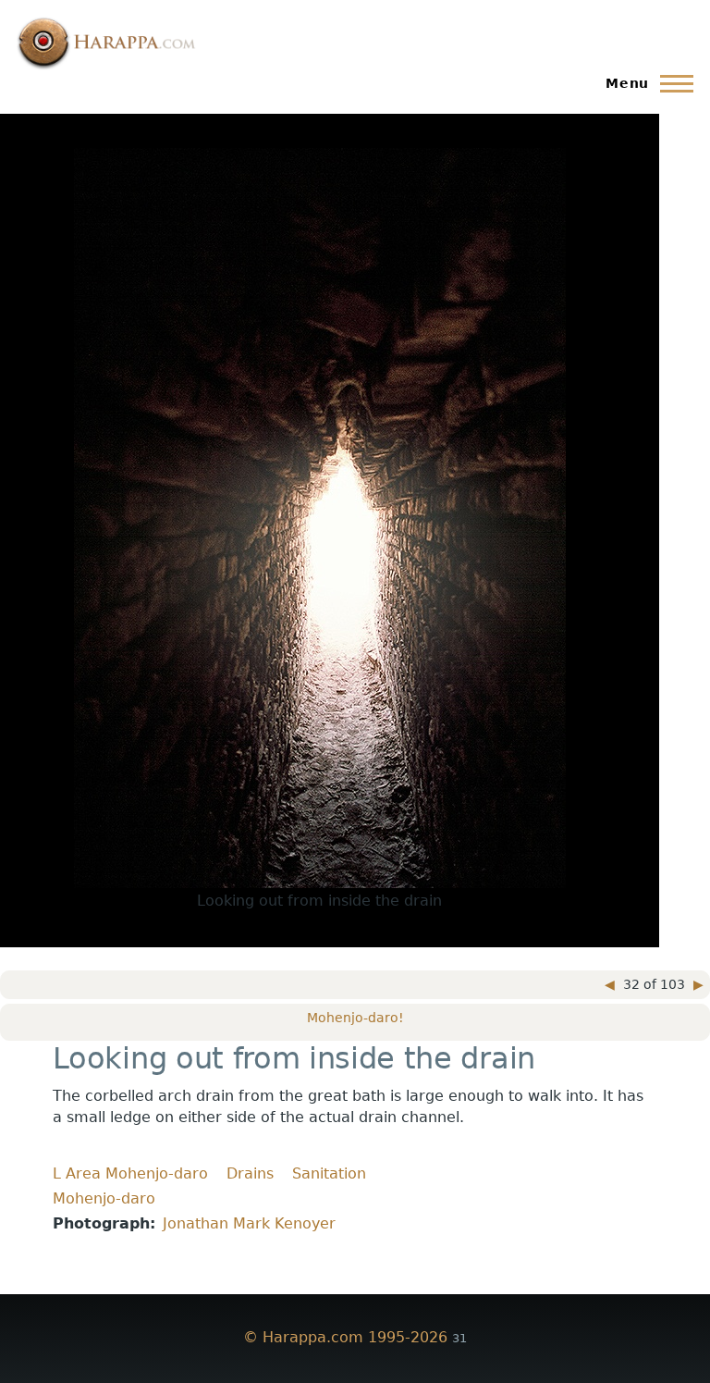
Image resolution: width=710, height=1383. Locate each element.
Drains (250, 1173)
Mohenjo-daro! (355, 1017)
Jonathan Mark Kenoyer (249, 1223)
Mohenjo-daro (104, 1198)
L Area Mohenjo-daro (130, 1173)
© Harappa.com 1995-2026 (345, 1337)
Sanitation (329, 1173)
